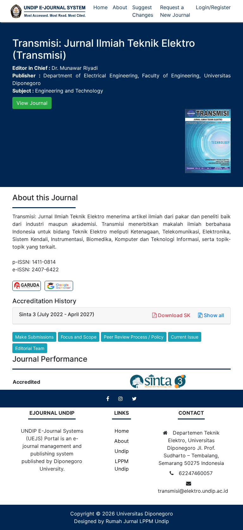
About (120, 7)
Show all (213, 315)
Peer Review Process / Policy (134, 337)
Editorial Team (29, 348)
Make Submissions (34, 337)
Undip (122, 451)
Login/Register (213, 7)
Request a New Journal (175, 11)
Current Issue (184, 337)
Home (100, 7)
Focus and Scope (79, 337)
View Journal (31, 103)
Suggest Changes (142, 11)
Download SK (174, 315)
